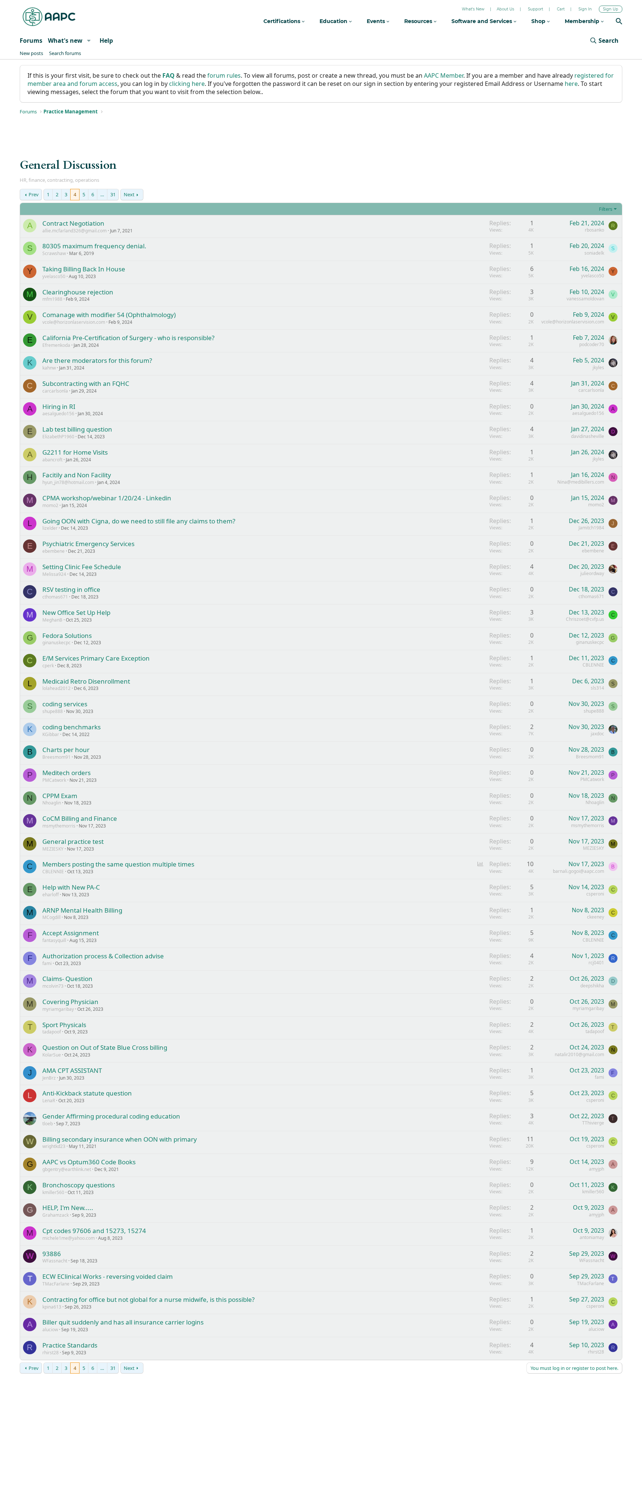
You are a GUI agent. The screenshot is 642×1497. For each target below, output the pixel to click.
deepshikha (592, 986)
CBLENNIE (593, 665)
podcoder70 (591, 344)
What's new (65, 40)
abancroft (52, 459)
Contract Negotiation (73, 223)
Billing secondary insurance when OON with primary (119, 1139)
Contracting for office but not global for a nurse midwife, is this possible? (148, 1299)
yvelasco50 (53, 276)
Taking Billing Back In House (83, 269)
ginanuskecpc (56, 642)
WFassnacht (54, 1261)
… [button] (102, 194)
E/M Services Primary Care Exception (96, 658)
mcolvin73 (53, 986)
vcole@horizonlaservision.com (73, 322)
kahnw (49, 368)
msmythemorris (58, 826)
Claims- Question (67, 978)
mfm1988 (52, 299)
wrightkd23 (53, 1146)
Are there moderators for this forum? (97, 360)
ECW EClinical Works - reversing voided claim (107, 1276)
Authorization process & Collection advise (103, 956)
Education (334, 21)
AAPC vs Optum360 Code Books (89, 1162)
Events (376, 21)
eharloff (50, 894)
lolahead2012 (56, 688)
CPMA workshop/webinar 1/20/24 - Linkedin (106, 498)
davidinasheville (587, 436)
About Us (505, 9)
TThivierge (593, 1123)
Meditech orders (66, 772)
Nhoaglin (51, 803)
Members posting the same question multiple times (118, 864)
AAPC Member (443, 75)
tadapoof (51, 1032)
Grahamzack (55, 1215)
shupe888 (52, 711)
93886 (51, 1253)
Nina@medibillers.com (580, 482)
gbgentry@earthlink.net (66, 1169)
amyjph (596, 1169)
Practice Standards (69, 1345)
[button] (88, 40)
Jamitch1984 (591, 528)
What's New (473, 9)
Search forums (65, 53)
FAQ (168, 75)
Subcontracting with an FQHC (85, 383)
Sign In (585, 9)
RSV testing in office (71, 589)
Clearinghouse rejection (77, 292)
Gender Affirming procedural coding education (111, 1116)
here (571, 84)
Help (106, 40)
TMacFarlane (55, 1284)
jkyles (598, 367)
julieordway (592, 573)
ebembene (53, 551)
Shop (539, 21)
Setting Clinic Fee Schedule (81, 566)
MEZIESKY (53, 849)
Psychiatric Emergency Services (88, 543)
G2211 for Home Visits (75, 452)
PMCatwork (54, 780)
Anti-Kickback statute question (87, 1093)
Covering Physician (70, 1001)
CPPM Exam (59, 795)
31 (113, 194)
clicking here (187, 84)
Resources (419, 21)
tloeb (47, 1123)
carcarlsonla (55, 391)
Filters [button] (605, 209)
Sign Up (610, 9)
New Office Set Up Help (76, 612)
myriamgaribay (58, 1009)
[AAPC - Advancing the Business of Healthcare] (49, 16)
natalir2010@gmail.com (579, 1054)
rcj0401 (596, 962)
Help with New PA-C (71, 887)
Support (535, 9)
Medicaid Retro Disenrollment (86, 681)
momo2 (50, 505)
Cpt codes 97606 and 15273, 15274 (94, 1230)
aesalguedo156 (58, 413)
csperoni (595, 894)
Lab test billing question (77, 429)
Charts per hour (66, 749)
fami (47, 963)
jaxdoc (597, 733)
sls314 (597, 688)
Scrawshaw (54, 253)
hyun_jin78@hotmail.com (68, 482)
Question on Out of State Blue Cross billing (104, 1047)
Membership (583, 21)
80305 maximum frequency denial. (94, 246)
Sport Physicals (64, 1024)
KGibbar (50, 734)
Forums (31, 40)
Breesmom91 (56, 757)
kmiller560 (53, 1192)
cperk (48, 665)
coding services (64, 704)
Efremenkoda (56, 345)
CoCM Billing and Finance (79, 818)
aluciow (50, 1329)
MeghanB (52, 620)
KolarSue (51, 1055)
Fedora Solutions (67, 635)
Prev (34, 194)
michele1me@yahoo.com (68, 1238)
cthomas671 (55, 597)
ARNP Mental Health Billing (82, 910)
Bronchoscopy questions (78, 1185)
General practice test (73, 841)
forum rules (224, 75)
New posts (31, 53)
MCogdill (51, 917)
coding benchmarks (71, 727)
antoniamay (592, 1237)
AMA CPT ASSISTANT (72, 1070)
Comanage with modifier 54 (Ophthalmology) (109, 314)
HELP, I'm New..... (67, 1207)
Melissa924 (54, 574)
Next (129, 194)
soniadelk (594, 253)
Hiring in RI (58, 406)
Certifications (282, 21)
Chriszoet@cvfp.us (585, 619)
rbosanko (594, 230)
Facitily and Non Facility (76, 475)
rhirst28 (50, 1352)
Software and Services (482, 21)
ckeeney (595, 917)
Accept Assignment (70, 933)
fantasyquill (54, 940)
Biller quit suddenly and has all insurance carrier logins (123, 1322)
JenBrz (49, 1078)
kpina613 (51, 1307)
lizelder (50, 528)
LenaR (48, 1100)
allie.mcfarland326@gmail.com (74, 231)
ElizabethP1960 (58, 436)
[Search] (619, 22)
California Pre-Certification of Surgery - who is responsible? (128, 337)
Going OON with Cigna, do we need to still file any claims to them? (138, 521)
